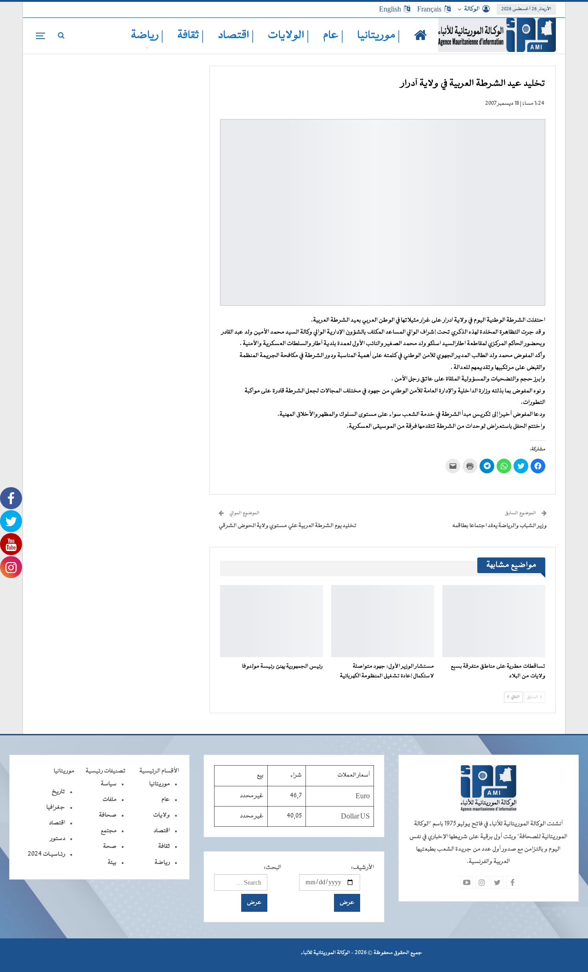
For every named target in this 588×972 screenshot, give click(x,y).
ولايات (161, 815)
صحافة (108, 815)
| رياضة (147, 35)
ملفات (109, 799)
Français (429, 9)
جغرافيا (55, 807)
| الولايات (288, 35)
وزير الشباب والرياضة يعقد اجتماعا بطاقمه (499, 525)
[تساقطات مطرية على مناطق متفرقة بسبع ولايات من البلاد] (493, 621)
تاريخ (58, 792)
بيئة (112, 862)
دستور (57, 838)
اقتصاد (161, 831)
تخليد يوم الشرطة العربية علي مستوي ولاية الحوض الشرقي (287, 525)
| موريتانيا (378, 35)
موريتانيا (159, 784)
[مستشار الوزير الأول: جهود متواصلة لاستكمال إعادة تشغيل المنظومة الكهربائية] (382, 621)
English (390, 9)
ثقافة (164, 846)
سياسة (109, 784)
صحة (110, 846)
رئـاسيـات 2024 (46, 854)
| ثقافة (190, 35)
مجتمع (109, 831)
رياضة (162, 862)
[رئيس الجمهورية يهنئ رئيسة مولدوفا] (271, 621)
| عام (333, 35)
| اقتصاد (236, 35)
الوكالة (472, 9)
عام (165, 799)
